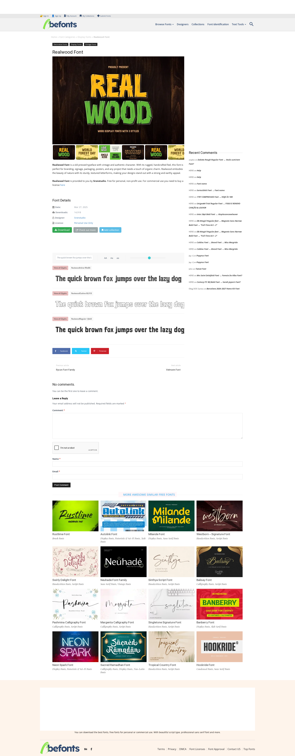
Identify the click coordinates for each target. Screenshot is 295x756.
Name (56, 458)
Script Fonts (222, 538)
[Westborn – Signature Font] (220, 515)
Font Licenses (197, 749)
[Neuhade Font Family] (123, 561)
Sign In (44, 16)
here (63, 184)
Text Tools (238, 24)
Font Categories (67, 37)
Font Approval (216, 749)
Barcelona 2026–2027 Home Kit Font (223, 288)
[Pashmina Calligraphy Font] (75, 603)
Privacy (172, 749)
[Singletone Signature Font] (171, 603)
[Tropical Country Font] (171, 646)
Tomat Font (201, 268)
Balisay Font (204, 580)
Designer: (60, 217)
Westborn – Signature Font (213, 534)
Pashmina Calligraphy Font (69, 622)
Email (56, 471)
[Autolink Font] (123, 515)
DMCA (182, 749)
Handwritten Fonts (206, 538)
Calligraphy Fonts (205, 584)
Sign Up (56, 16)
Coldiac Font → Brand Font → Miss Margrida (217, 242)
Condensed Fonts (205, 669)
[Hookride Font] (220, 646)
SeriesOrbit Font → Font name (211, 190)
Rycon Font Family (65, 369)
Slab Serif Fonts (218, 626)
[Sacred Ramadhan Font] (123, 646)
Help (199, 170)
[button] (251, 25)
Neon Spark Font (62, 665)
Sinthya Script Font (160, 580)
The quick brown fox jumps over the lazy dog (118, 279)
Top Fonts (249, 749)
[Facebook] (91, 749)
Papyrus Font (203, 255)
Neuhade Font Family (113, 580)
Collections (198, 24)
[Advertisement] (212, 93)
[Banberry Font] (220, 603)
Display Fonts (84, 37)
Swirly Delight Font (64, 580)
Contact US (234, 749)
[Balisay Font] (220, 561)
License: (59, 222)
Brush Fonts (58, 538)
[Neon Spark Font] (75, 646)
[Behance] (85, 749)
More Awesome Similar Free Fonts (149, 494)
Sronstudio (79, 217)
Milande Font (156, 534)
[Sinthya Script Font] (171, 561)
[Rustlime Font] (75, 515)
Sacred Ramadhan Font (115, 665)
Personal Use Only (83, 222)
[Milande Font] (171, 515)
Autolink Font (108, 534)
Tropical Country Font (162, 665)
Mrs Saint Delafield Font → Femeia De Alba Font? (219, 275)
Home (54, 37)
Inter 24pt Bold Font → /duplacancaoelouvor (217, 214)
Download (64, 230)
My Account (72, 16)
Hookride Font (205, 665)
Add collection (111, 229)
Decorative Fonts (60, 44)
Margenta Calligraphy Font (117, 622)
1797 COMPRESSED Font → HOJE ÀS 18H (215, 196)
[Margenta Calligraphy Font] (123, 603)
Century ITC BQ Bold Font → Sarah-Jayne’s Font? (219, 282)
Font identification (218, 24)
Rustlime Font (61, 534)
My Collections (88, 16)
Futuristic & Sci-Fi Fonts (127, 538)
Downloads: (61, 212)
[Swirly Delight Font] (75, 561)
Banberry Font (205, 622)
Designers (183, 24)
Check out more (87, 229)
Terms (161, 749)
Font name (202, 183)
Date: (58, 207)
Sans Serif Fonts (171, 538)
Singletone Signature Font (164, 622)
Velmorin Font (173, 369)
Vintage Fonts (90, 44)
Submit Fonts (105, 16)
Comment (58, 410)
